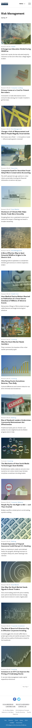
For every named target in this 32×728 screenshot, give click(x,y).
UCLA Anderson (8, 704)
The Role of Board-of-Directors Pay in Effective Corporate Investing (15, 629)
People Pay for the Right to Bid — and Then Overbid (16, 505)
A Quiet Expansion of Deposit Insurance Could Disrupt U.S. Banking (16, 545)
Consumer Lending (17, 88)
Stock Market (15, 209)
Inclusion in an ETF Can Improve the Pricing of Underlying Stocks (15, 672)
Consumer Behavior (17, 502)
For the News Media (8, 710)
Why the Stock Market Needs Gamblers (12, 343)
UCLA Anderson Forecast (22, 710)
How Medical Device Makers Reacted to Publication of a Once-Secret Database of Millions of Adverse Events (15, 299)
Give (6, 720)
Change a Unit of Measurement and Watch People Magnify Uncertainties (15, 132)
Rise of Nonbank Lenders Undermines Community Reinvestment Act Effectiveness (16, 422)
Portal (16, 720)
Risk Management (16, 129)
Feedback (12, 722)
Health (13, 46)
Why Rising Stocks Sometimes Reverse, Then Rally (13, 382)
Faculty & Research (22, 704)
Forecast (3, 461)
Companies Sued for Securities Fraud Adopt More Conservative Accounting (16, 171)
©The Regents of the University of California (16, 725)
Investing (14, 339)
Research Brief (5, 46)
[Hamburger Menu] (29, 4)
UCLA (26, 720)
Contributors (11, 706)
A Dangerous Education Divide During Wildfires (16, 50)
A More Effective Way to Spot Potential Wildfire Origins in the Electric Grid (13, 255)
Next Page (25, 686)
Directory (11, 720)
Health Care (15, 294)
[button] (4, 18)
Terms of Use (19, 722)
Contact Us (22, 706)
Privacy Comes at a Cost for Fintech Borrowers (15, 91)
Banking (13, 417)
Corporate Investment (18, 626)
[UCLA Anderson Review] (7, 4)
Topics (21, 4)
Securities (14, 168)
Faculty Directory (20, 712)
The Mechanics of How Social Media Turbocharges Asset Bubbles (15, 464)
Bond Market (15, 585)
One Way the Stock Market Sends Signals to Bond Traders (14, 588)
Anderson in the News (8, 712)
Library (21, 720)
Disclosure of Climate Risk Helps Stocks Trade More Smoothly (13, 212)
